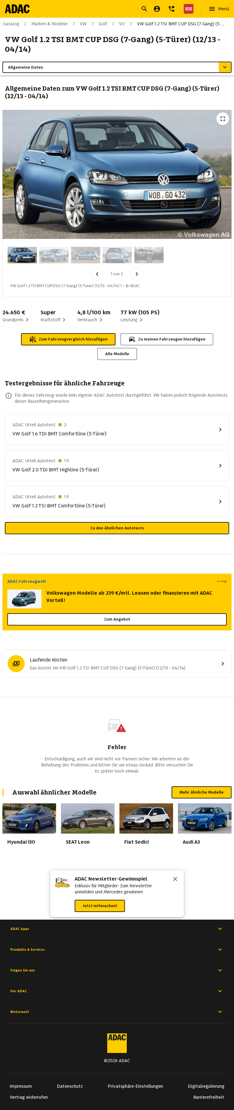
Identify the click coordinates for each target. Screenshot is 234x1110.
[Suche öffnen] (144, 8)
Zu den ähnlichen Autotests (117, 528)
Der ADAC (18, 991)
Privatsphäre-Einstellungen (135, 1086)
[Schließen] (175, 879)
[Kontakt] (171, 9)
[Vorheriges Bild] (97, 274)
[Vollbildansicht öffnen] (222, 118)
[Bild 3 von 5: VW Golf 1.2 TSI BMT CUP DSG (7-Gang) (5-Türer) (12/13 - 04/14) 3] (85, 255)
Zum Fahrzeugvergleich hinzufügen (73, 339)
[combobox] (109, 9)
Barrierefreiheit (208, 1097)
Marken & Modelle (49, 24)
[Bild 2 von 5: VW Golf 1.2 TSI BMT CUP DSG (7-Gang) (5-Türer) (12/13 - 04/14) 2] (54, 255)
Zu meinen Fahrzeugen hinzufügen (171, 339)
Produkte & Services (27, 949)
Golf (103, 24)
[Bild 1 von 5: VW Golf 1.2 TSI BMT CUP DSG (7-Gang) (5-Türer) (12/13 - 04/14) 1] (22, 255)
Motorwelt (19, 1012)
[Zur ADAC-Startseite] (17, 9)
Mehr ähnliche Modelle (201, 792)
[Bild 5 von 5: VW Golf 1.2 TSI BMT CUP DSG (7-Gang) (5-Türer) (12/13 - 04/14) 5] (149, 255)
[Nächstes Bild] (136, 274)
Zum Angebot (117, 619)
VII (122, 24)
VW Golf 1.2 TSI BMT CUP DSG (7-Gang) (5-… (180, 24)
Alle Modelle (117, 353)
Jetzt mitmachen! (100, 905)
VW (83, 24)
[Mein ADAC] (157, 9)
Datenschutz (70, 1086)
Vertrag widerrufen (29, 1097)
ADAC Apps (19, 929)
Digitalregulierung (206, 1086)
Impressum (21, 1086)
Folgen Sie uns (22, 970)
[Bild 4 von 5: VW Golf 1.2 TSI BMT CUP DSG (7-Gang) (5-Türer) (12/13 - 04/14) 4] (117, 255)
